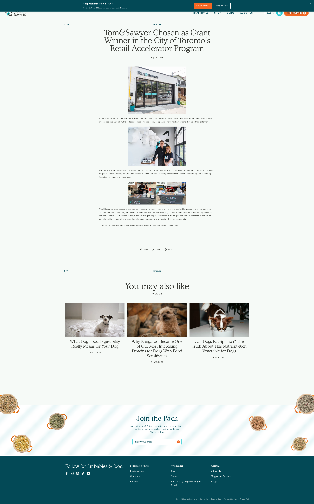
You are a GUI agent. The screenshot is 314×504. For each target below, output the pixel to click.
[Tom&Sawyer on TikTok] (82, 473)
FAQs (213, 481)
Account (215, 465)
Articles (157, 25)
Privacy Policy (245, 499)
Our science (136, 476)
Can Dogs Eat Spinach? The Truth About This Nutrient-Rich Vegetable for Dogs (219, 346)
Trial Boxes (201, 13)
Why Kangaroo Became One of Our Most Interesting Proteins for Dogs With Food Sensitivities (157, 348)
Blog (172, 471)
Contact (174, 476)
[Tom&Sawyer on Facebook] (66, 473)
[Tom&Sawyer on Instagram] (72, 473)
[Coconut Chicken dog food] (22, 444)
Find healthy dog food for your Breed (186, 483)
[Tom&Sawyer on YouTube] (88, 473)
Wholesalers (176, 465)
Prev (67, 24)
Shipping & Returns (220, 476)
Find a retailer (137, 471)
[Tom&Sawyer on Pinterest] (77, 473)
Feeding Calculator (139, 465)
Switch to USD (202, 5)
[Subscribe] (179, 442)
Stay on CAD (222, 5)
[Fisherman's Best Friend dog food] (57, 422)
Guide (231, 13)
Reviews (134, 481)
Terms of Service (230, 499)
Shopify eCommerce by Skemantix (195, 499)
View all (157, 293)
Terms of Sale (216, 499)
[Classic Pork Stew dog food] (299, 444)
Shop (217, 13)
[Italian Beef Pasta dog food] (258, 424)
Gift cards (216, 471)
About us (246, 13)
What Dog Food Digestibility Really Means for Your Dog (95, 344)
